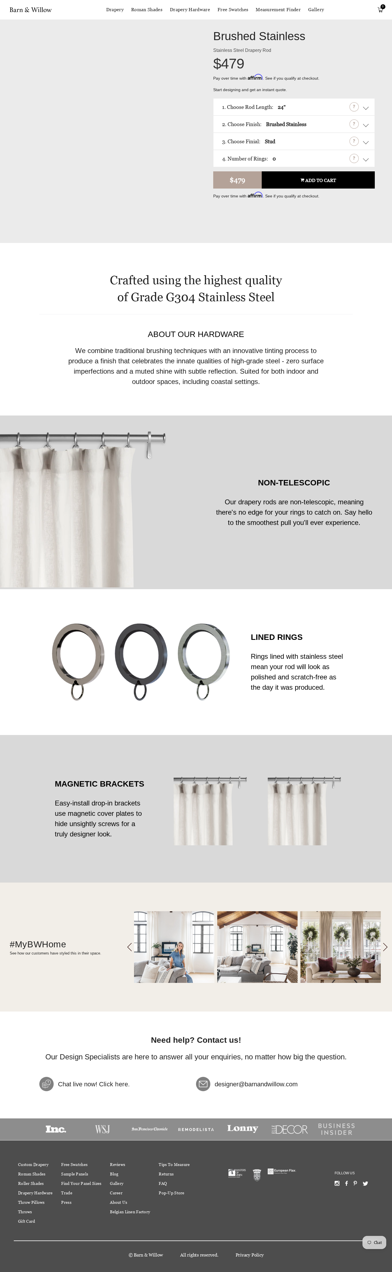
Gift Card (26, 1221)
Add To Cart (320, 180)
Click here (113, 1084)
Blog (114, 1174)
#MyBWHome (38, 944)
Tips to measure (174, 1164)
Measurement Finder (278, 9)
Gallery (316, 9)
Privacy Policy (250, 1255)
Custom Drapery (33, 1164)
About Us (118, 1202)
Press (66, 1202)
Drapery (115, 9)
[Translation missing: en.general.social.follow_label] (337, 1185)
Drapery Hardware (190, 9)
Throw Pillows (31, 1202)
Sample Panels (74, 1174)
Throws (25, 1212)
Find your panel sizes (81, 1183)
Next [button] (385, 947)
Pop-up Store (171, 1193)
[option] (174, 947)
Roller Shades (31, 1183)
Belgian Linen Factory (130, 1212)
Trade (66, 1193)
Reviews (117, 1164)
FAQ (163, 1183)
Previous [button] (129, 947)
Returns (166, 1174)
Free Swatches (233, 9)
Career (116, 1193)
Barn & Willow (148, 1255)
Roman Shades (146, 9)
